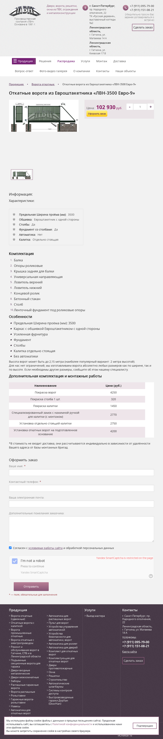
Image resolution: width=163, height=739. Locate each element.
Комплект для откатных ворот (63, 652)
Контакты (102, 71)
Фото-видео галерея (53, 71)
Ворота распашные (23, 691)
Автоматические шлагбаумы (59, 685)
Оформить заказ (97, 113)
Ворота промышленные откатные (21, 633)
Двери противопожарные (60, 666)
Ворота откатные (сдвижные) (21, 617)
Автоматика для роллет (63, 643)
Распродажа (66, 61)
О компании (81, 71)
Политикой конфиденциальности (72, 724)
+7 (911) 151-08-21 (142, 10)
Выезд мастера (95, 616)
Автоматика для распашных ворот (60, 617)
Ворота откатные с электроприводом (22, 641)
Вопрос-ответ (24, 71)
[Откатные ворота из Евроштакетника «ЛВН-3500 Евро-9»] (44, 115)
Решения (45, 61)
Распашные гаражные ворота (25, 686)
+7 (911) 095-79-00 (142, 6)
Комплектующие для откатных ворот (62, 659)
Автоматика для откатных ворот (21, 711)
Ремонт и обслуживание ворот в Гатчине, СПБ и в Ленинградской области (26, 651)
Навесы (15, 706)
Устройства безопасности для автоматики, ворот (60, 637)
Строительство (58, 679)
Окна (52, 672)
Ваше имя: (17, 466)
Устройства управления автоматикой (63, 628)
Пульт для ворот (59, 623)
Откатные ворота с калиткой (22, 624)
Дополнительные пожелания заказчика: (36, 513)
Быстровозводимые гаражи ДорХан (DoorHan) (61, 700)
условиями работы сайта (45, 548)
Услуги (85, 61)
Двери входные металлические (20, 671)
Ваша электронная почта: (26, 497)
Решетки (54, 676)
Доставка (119, 61)
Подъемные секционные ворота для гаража (25, 663)
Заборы (16, 681)
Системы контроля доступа (60, 692)
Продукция (25, 61)
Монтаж (101, 61)
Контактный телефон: (25, 482)
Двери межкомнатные (25, 677)
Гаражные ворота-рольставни (22, 700)
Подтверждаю (145, 725)
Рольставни (18, 695)
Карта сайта (129, 651)
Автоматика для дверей (63, 647)
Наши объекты (125, 71)
